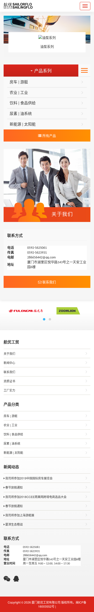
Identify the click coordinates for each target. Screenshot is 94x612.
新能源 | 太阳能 (23, 124)
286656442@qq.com (41, 257)
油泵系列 (47, 46)
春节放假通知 (14, 487)
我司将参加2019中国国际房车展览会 (29, 478)
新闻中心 (9, 363)
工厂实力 (9, 390)
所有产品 (48, 135)
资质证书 (9, 381)
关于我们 (9, 353)
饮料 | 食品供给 (23, 103)
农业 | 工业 (19, 92)
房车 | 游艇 (19, 82)
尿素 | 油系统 (21, 113)
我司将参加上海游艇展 (19, 515)
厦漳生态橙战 (14, 524)
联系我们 (48, 281)
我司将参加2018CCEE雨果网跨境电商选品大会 (36, 497)
